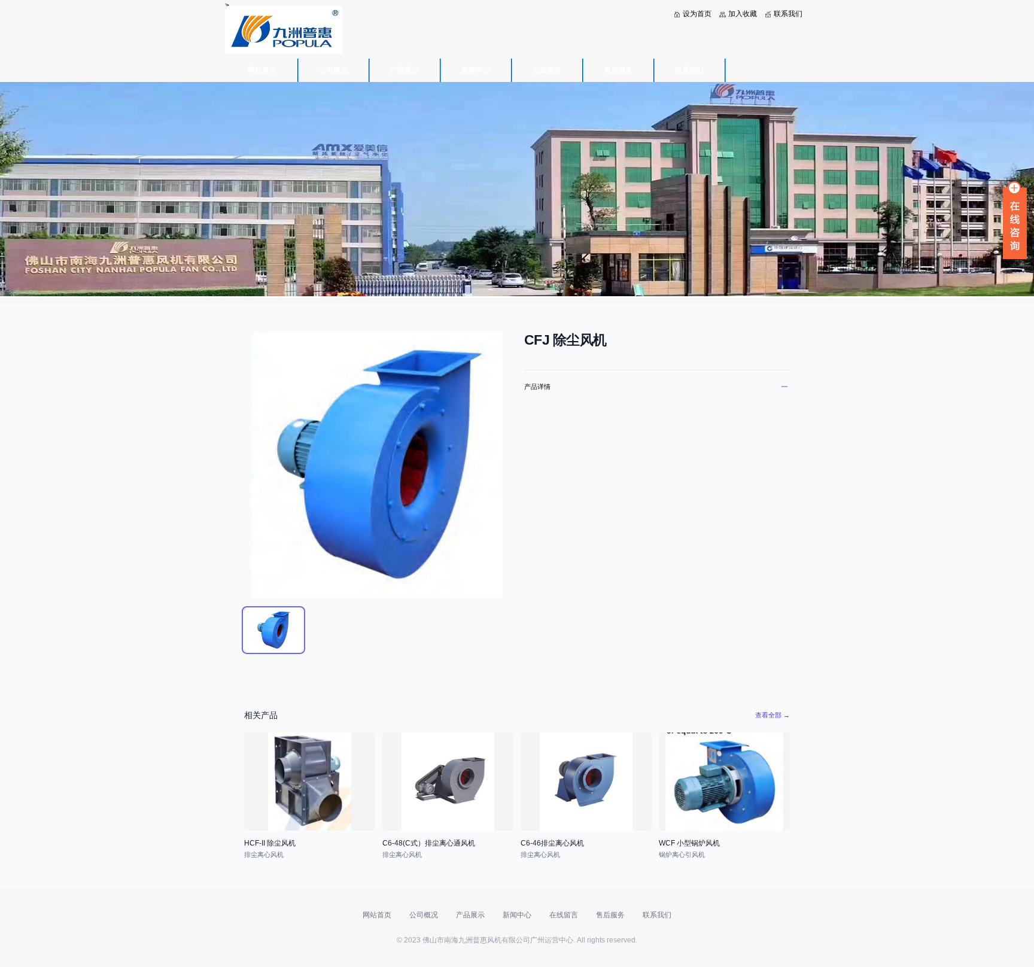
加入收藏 (742, 14)
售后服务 (618, 70)
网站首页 (262, 70)
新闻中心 (475, 70)
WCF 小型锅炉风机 (689, 843)
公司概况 (333, 70)
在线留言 (547, 70)
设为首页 (697, 14)
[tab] (273, 630)
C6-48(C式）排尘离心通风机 (428, 843)
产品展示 (404, 70)
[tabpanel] (377, 465)
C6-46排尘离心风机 (552, 843)
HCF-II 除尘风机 (270, 843)
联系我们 (788, 14)
